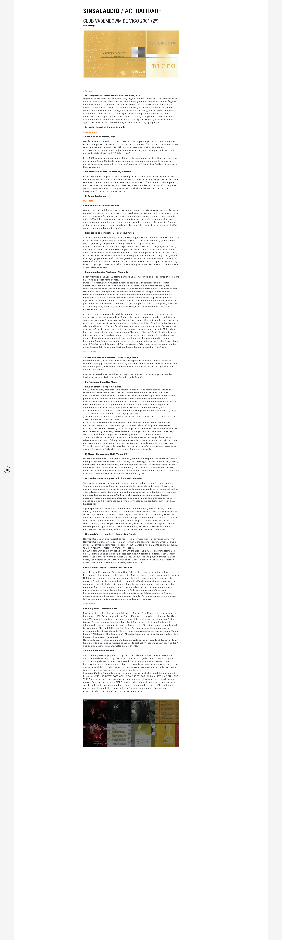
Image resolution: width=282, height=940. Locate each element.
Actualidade (143, 11)
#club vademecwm (89, 25)
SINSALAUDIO (101, 11)
